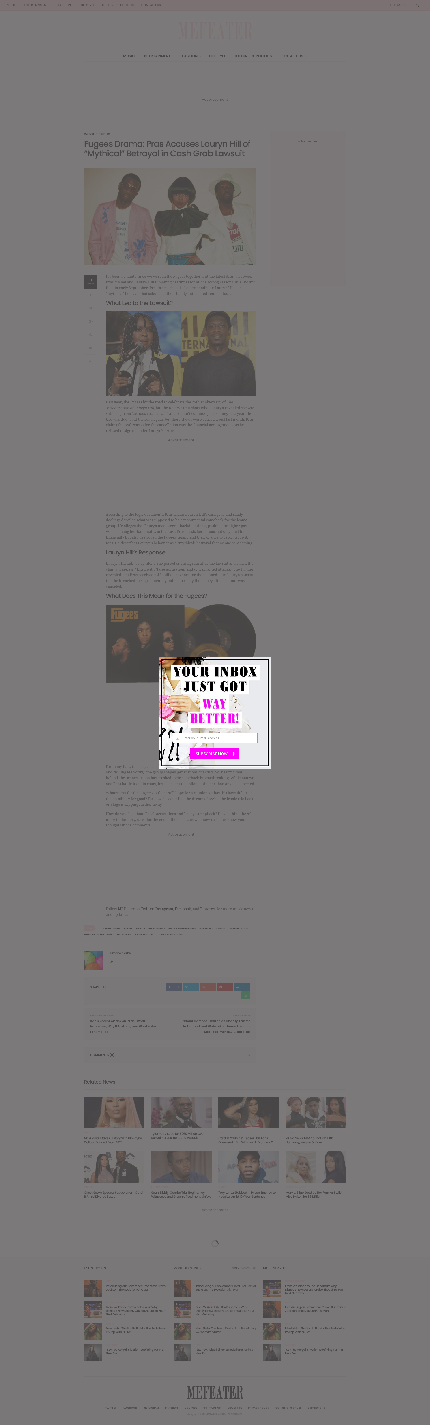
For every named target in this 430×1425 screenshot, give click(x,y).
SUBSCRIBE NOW (212, 753)
